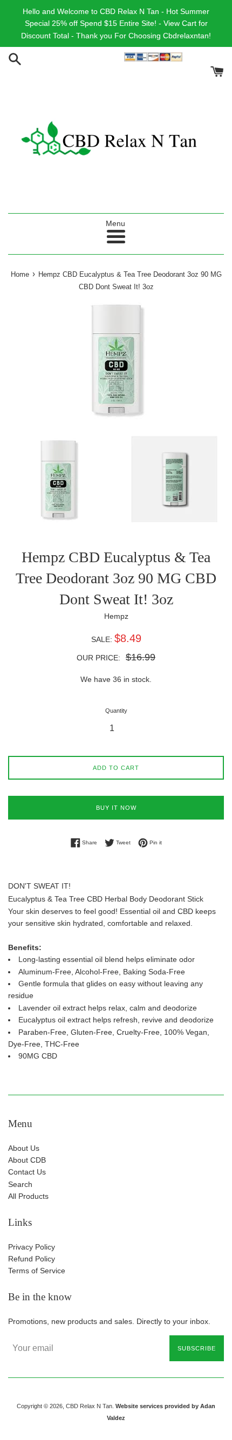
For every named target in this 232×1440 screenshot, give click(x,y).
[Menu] (116, 236)
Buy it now (116, 807)
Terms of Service (36, 1270)
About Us (23, 1148)
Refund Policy (31, 1258)
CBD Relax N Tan (89, 1406)
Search (20, 1184)
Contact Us (27, 1172)
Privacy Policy (31, 1247)
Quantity (116, 710)
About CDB (27, 1160)
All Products (28, 1196)
